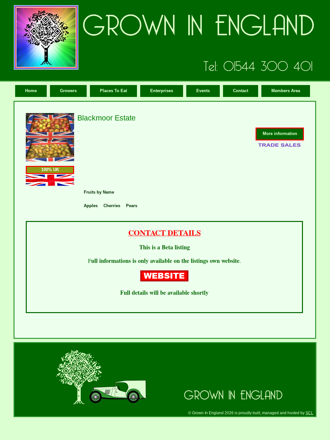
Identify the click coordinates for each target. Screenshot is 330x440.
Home (31, 90)
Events (203, 90)
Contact (240, 90)
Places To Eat (113, 90)
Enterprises (161, 90)
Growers (68, 90)
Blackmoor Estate (106, 118)
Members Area (285, 90)
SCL (309, 413)
